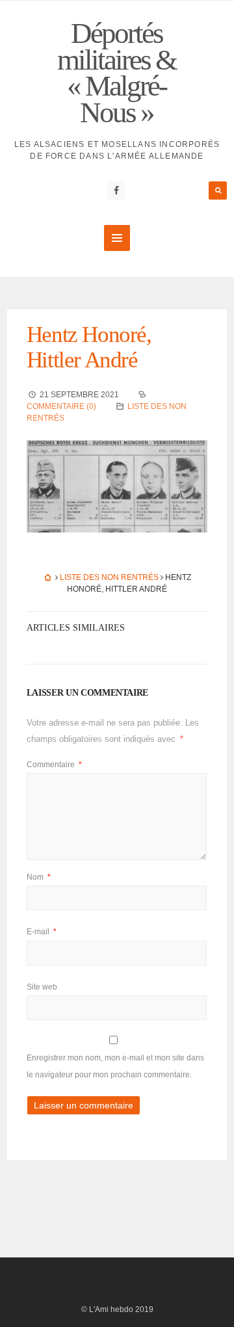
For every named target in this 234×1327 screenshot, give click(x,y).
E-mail (42, 931)
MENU (117, 238)
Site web (42, 987)
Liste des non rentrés (109, 577)
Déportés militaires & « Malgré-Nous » (116, 73)
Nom (39, 877)
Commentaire (54, 764)
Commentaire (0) (61, 406)
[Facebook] (116, 190)
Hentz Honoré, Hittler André (89, 347)
